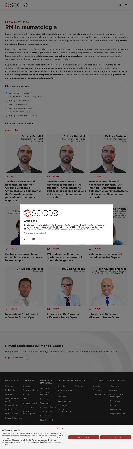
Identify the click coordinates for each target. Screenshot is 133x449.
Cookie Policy (59, 428)
